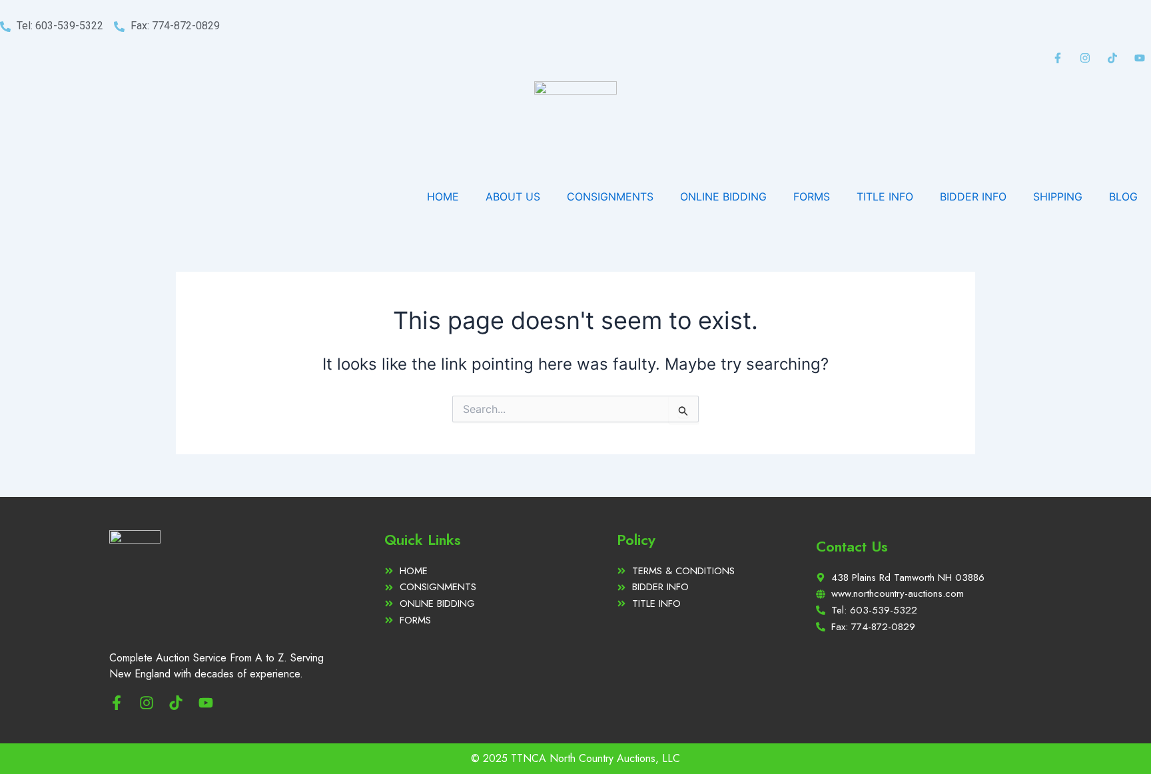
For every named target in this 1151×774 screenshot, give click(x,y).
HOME (443, 196)
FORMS (811, 196)
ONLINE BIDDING (723, 196)
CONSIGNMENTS (610, 196)
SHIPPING (1057, 196)
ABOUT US (513, 196)
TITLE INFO (885, 196)
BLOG (1123, 196)
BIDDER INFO (973, 196)
